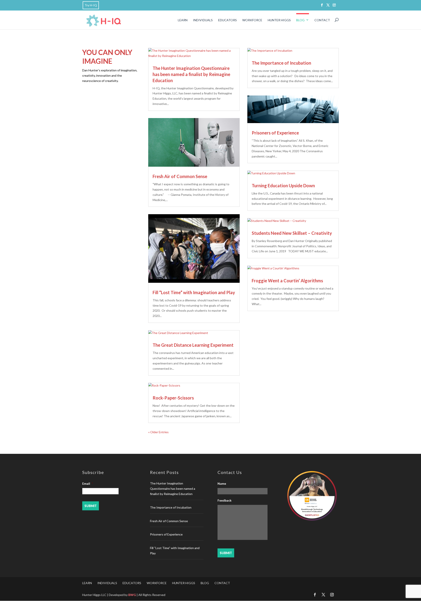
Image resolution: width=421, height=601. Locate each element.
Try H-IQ (91, 5)
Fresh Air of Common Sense (180, 176)
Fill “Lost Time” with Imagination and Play (194, 292)
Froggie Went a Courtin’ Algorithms (287, 280)
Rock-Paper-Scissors (173, 397)
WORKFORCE (252, 20)
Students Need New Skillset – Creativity (292, 233)
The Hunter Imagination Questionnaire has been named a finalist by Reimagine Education (191, 74)
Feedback (225, 500)
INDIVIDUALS (203, 20)
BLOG (300, 20)
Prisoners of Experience (275, 132)
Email (87, 483)
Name (222, 483)
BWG (132, 595)
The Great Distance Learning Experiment (193, 345)
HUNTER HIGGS (279, 20)
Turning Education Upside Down (283, 185)
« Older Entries (158, 432)
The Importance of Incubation (281, 62)
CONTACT (322, 20)
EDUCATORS (227, 20)
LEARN (182, 20)
